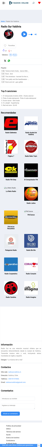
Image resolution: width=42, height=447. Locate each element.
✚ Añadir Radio (11, 443)
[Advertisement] (21, 15)
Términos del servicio (13, 432)
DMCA (8, 429)
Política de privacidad (13, 426)
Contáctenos (10, 441)
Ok (39, 445)
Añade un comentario (10, 414)
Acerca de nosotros (12, 438)
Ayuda (8, 435)
